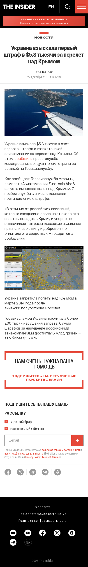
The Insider (44, 72)
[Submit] (77, 440)
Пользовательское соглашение (43, 514)
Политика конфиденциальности (43, 520)
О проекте (42, 507)
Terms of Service (51, 457)
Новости (43, 38)
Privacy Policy (33, 457)
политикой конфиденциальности (24, 453)
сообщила (23, 158)
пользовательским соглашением (61, 449)
